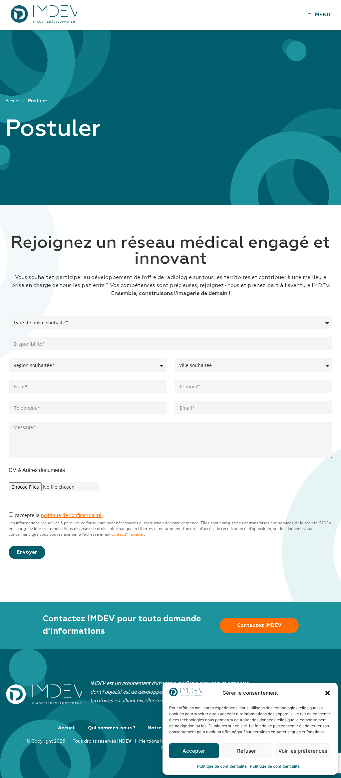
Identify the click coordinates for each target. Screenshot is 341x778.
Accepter (193, 751)
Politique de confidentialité (222, 766)
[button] (327, 693)
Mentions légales (157, 741)
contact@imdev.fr (127, 534)
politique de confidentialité (72, 515)
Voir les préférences (302, 751)
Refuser (246, 751)
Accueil (12, 100)
